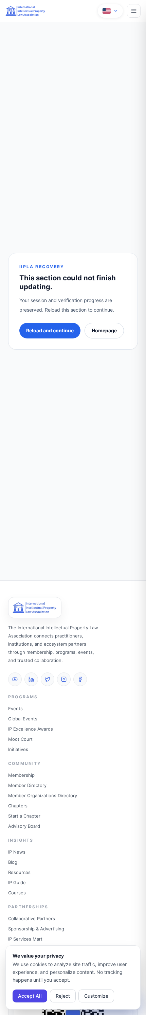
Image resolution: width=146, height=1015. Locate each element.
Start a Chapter (24, 816)
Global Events (22, 718)
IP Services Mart (25, 939)
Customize (96, 996)
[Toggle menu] (134, 11)
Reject (63, 996)
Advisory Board (24, 826)
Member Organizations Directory (42, 795)
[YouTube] (15, 679)
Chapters (18, 805)
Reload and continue (50, 330)
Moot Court (20, 739)
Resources (19, 872)
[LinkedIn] (31, 679)
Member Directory (27, 785)
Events (15, 708)
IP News (16, 852)
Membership (21, 775)
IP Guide (17, 882)
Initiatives (18, 749)
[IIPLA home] (25, 11)
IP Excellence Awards (30, 729)
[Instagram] (64, 679)
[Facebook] (80, 679)
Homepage (104, 330)
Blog (12, 862)
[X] (47, 679)
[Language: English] (110, 11)
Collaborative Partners (31, 918)
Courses (17, 892)
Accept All (30, 996)
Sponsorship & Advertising (36, 928)
